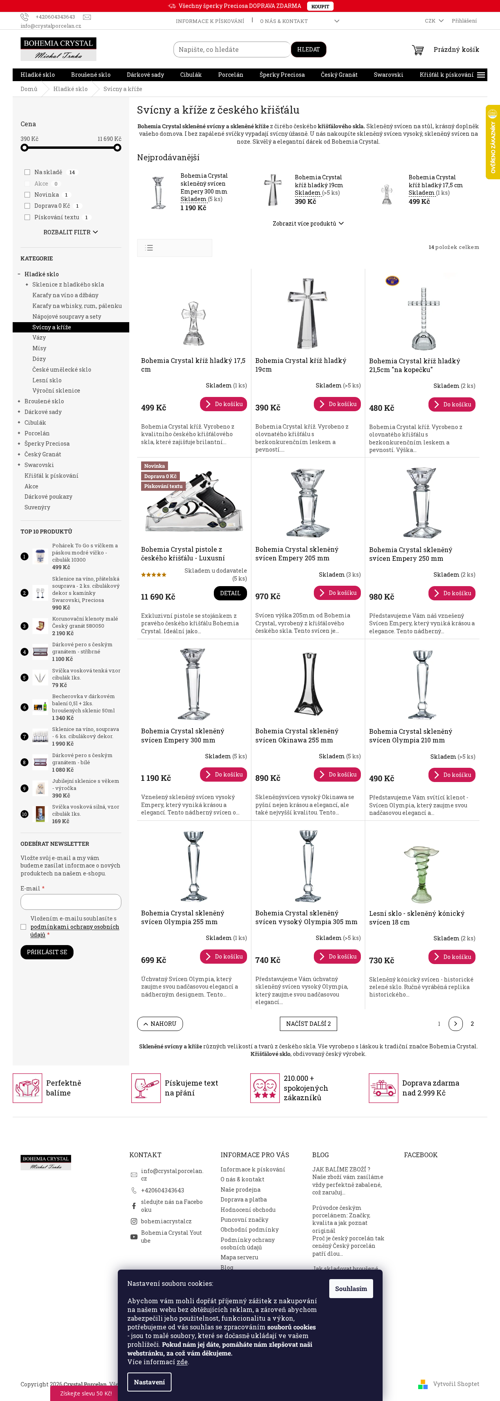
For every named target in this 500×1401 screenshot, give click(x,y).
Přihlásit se (47, 952)
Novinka (51, 194)
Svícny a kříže (51, 327)
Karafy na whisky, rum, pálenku (77, 305)
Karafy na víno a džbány (65, 295)
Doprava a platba (244, 1199)
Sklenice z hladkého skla (68, 284)
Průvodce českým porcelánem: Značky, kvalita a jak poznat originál (341, 1219)
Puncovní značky (244, 1219)
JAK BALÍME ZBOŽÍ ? (341, 1169)
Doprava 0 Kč (56, 205)
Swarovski (39, 465)
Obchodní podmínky (250, 1229)
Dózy (39, 359)
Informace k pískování (210, 21)
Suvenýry (37, 507)
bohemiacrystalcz (166, 1221)
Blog (227, 1267)
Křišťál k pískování (52, 475)
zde (182, 1361)
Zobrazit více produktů (304, 223)
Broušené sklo (44, 401)
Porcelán (37, 433)
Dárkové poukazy (48, 496)
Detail (230, 593)
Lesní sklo (47, 380)
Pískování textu (61, 217)
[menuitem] (38, 74)
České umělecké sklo (61, 369)
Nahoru (164, 1023)
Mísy (39, 348)
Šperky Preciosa (47, 443)
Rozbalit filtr (67, 232)
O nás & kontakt (284, 21)
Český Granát (43, 454)
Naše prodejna (240, 1189)
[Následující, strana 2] (456, 1024)
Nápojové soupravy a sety (66, 316)
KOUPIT (320, 6)
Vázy (39, 337)
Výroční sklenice (56, 390)
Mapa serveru (239, 1257)
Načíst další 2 (308, 1023)
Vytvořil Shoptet (456, 1384)
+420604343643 (162, 1190)
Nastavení (149, 1382)
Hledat (308, 49)
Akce (46, 183)
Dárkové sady (43, 412)
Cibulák (35, 422)
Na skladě (54, 172)
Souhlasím (351, 1288)
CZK (431, 20)
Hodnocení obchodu (248, 1209)
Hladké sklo (42, 274)
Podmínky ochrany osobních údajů (248, 1243)
